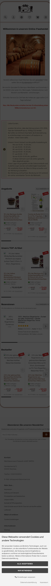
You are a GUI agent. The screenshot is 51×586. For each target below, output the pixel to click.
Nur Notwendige (25, 571)
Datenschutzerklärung (28, 582)
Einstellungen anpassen (26, 577)
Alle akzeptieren (25, 564)
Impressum (44, 582)
